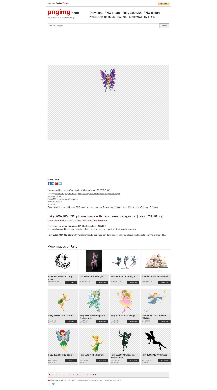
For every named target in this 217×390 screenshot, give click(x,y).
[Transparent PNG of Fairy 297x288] (156, 301)
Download (70, 282)
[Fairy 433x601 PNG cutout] (62, 301)
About (51, 375)
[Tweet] (60, 183)
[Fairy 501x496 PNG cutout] (94, 340)
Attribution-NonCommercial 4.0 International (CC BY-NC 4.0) (83, 190)
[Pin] (56, 183)
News (65, 375)
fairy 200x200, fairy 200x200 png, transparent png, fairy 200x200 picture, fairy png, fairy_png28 (87, 194)
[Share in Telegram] (52, 183)
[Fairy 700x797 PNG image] (125, 301)
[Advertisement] (108, 47)
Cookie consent (82, 375)
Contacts (93, 375)
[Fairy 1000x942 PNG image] (156, 340)
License (58, 375)
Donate (71, 375)
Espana (65, 3)
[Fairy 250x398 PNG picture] (62, 340)
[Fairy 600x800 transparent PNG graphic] (125, 340)
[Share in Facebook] (49, 183)
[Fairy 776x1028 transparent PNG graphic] (94, 301)
